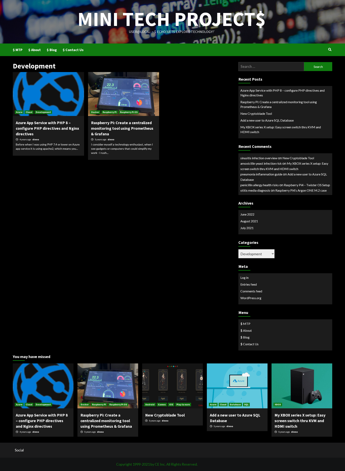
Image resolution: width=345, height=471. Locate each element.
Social (19, 450)
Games (162, 404)
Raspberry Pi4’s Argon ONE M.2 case (301, 190)
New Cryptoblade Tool (256, 113)
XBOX (278, 404)
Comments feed (251, 291)
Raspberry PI (110, 112)
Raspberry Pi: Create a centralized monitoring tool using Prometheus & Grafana (122, 128)
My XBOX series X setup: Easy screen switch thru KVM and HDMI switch (280, 129)
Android (150, 404)
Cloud (29, 112)
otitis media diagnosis (255, 190)
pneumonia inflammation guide (261, 174)
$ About (34, 49)
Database (235, 404)
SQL (246, 404)
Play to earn (183, 404)
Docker (95, 112)
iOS (171, 404)
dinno (35, 139)
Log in (244, 277)
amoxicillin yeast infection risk (261, 163)
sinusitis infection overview (258, 158)
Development (43, 112)
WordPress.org (250, 298)
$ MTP (17, 49)
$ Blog (52, 49)
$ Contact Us (73, 49)
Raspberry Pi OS (129, 112)
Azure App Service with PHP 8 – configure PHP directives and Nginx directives (47, 128)
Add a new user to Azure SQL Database (267, 120)
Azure (19, 112)
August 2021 (249, 221)
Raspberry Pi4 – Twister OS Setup (307, 185)
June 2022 (247, 214)
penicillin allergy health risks (259, 185)
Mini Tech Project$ (171, 18)
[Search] (329, 49)
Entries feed (248, 284)
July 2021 (247, 228)
